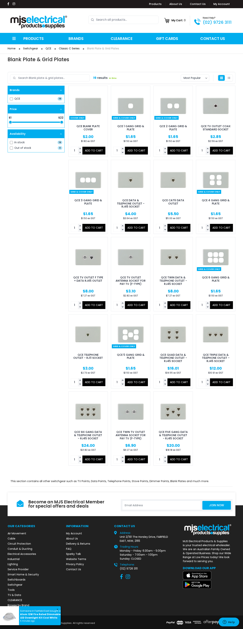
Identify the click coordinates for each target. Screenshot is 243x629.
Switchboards (16, 579)
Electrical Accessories (22, 554)
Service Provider (18, 569)
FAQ (68, 549)
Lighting (13, 564)
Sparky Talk (73, 554)
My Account (221, 4)
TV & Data (14, 595)
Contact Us (198, 4)
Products (155, 4)
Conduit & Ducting (20, 549)
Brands (76, 38)
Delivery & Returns (78, 544)
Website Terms (76, 559)
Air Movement (17, 533)
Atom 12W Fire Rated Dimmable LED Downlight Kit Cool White (40, 616)
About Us (175, 4)
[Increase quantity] (80, 149)
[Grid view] (221, 78)
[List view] (229, 78)
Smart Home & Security (23, 574)
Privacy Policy (75, 564)
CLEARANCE (15, 600)
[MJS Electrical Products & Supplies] (38, 22)
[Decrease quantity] (80, 152)
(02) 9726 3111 (217, 22)
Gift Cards (167, 38)
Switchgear (15, 585)
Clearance (122, 38)
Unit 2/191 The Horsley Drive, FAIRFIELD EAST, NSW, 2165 (144, 539)
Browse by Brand (18, 605)
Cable (11, 538)
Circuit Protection (19, 544)
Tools (11, 590)
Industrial (14, 559)
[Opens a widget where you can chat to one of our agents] (228, 622)
